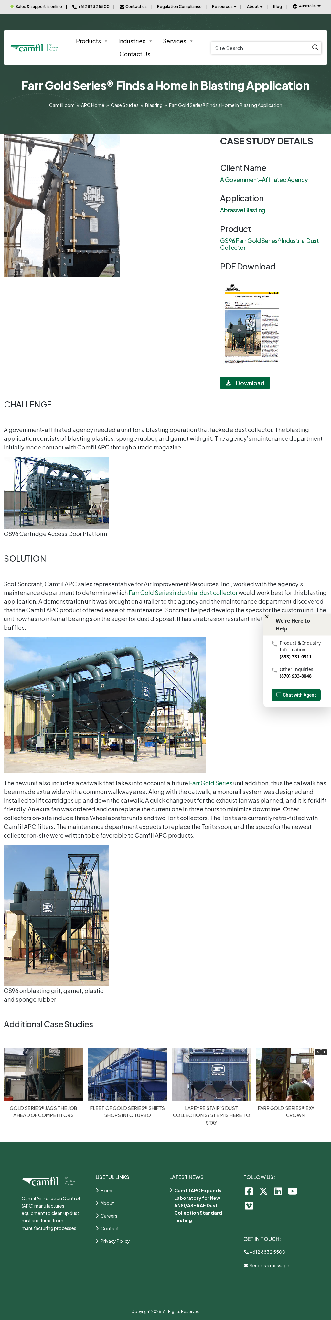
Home (107, 1190)
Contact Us (135, 54)
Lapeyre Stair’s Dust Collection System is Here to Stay (211, 1115)
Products (88, 41)
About (253, 6)
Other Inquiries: (297, 669)
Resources (222, 6)
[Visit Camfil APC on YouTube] (292, 1191)
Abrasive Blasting (242, 210)
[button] (324, 1052)
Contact (110, 1228)
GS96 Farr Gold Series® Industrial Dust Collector (269, 244)
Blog (277, 6)
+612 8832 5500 (267, 1252)
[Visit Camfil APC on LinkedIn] (278, 1191)
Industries (131, 41)
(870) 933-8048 (296, 675)
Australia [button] (307, 6)
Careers (109, 1216)
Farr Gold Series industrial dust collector (183, 592)
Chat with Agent (299, 694)
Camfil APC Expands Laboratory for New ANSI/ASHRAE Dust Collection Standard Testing (198, 1205)
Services (174, 41)
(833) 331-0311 (296, 656)
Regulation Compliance (179, 6)
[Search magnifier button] (315, 48)
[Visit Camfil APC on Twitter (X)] (263, 1191)
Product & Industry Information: (300, 645)
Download (250, 382)
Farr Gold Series (210, 783)
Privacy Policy (115, 1241)
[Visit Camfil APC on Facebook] (249, 1191)
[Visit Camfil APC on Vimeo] (249, 1205)
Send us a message (269, 1265)
